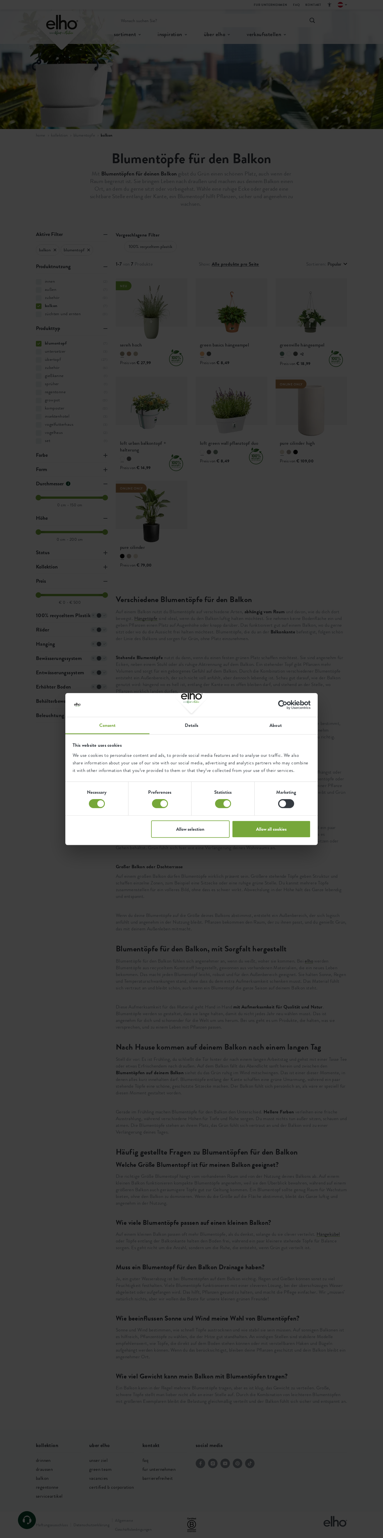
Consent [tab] (107, 725)
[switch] (160, 803)
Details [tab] (192, 725)
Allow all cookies (271, 829)
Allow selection (190, 829)
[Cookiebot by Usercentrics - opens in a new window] (286, 705)
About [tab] (275, 725)
